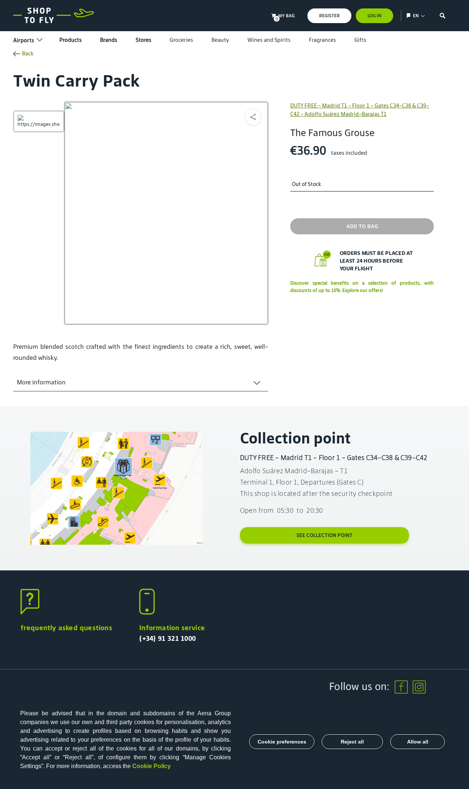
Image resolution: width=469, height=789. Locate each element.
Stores (143, 39)
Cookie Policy (151, 766)
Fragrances (322, 39)
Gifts (360, 39)
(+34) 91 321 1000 (167, 638)
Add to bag (362, 226)
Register (329, 15)
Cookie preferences (282, 742)
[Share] (253, 117)
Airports (23, 40)
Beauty (220, 39)
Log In (374, 15)
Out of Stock (306, 184)
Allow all (417, 742)
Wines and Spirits (269, 39)
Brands (108, 39)
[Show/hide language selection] (409, 15)
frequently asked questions (66, 627)
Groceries (181, 39)
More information (41, 382)
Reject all (352, 742)
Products (70, 39)
